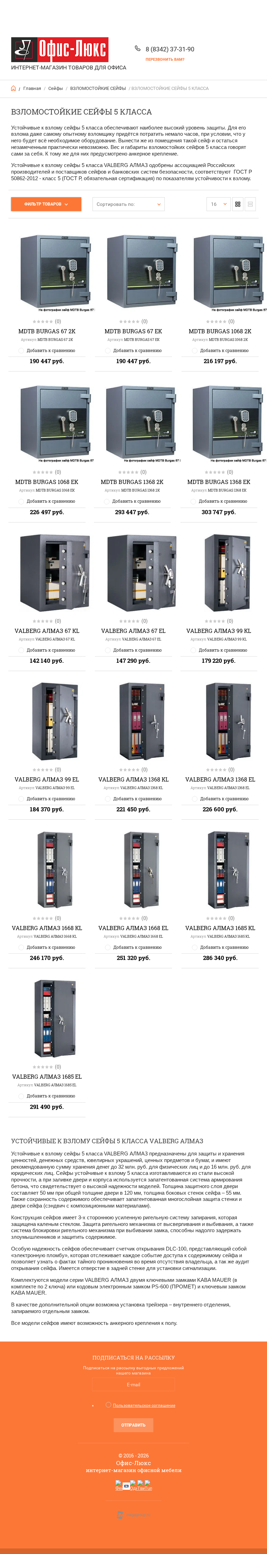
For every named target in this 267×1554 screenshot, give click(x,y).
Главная (32, 88)
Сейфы (55, 88)
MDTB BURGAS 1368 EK (218, 481)
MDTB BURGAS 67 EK (133, 331)
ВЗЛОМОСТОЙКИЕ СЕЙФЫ (98, 88)
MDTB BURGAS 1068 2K (220, 331)
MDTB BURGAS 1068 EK (46, 481)
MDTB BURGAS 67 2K (46, 331)
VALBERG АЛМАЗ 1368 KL (133, 779)
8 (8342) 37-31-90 (170, 49)
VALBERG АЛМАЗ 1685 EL (47, 1076)
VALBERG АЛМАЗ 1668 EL (133, 927)
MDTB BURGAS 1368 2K (132, 481)
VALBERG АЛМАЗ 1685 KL (220, 927)
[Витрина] (237, 204)
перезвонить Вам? (165, 59)
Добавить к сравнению (51, 350)
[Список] (250, 204)
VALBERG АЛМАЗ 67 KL (47, 630)
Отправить (133, 1425)
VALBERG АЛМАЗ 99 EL (47, 779)
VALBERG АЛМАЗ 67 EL (133, 630)
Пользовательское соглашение (144, 1405)
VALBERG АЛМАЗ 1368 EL (220, 779)
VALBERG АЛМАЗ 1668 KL (47, 927)
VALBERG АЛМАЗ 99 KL (218, 630)
